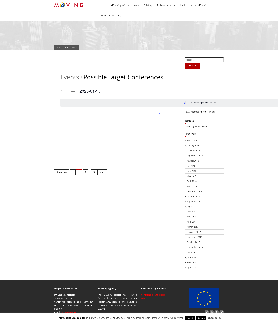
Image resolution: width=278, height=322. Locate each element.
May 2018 (191, 176)
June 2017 (191, 211)
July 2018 (191, 165)
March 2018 (192, 186)
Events (69, 77)
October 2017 (193, 196)
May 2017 (191, 216)
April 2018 (192, 181)
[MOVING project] (73, 5)
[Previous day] (61, 91)
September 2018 (195, 155)
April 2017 (192, 221)
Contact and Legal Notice (153, 294)
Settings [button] (201, 318)
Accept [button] (190, 318)
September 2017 (195, 201)
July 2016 (191, 252)
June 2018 (191, 171)
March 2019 (192, 140)
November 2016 (194, 237)
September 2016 (195, 247)
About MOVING (199, 5)
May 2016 (191, 262)
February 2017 (194, 232)
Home (103, 5)
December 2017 (194, 191)
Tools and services (166, 5)
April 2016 (192, 267)
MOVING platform (120, 5)
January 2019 (193, 145)
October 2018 (193, 150)
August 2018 (193, 160)
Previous (61, 172)
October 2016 (193, 242)
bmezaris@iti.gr (68, 312)
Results (182, 5)
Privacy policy (214, 317)
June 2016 (191, 257)
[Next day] (65, 91)
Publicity (148, 5)
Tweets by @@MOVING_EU (197, 126)
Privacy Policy (107, 15)
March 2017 (192, 226)
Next (102, 172)
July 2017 (191, 206)
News (136, 5)
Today (72, 91)
